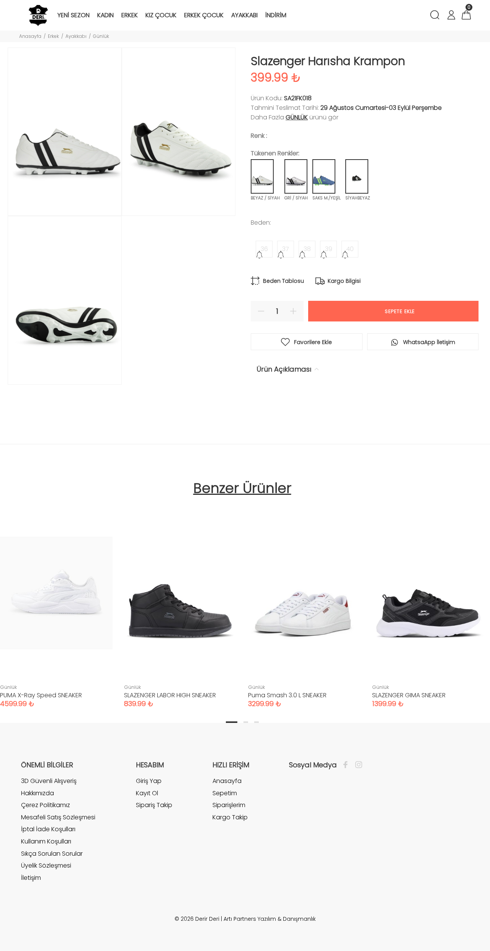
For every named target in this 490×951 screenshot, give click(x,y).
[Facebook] (347, 765)
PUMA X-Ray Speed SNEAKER (41, 695)
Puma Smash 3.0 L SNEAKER (287, 695)
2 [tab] (245, 722)
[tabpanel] (180, 600)
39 (328, 249)
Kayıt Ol (147, 793)
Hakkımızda (37, 793)
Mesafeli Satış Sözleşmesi (58, 817)
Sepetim (224, 793)
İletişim (31, 877)
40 (350, 249)
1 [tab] (231, 722)
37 (285, 249)
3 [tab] (256, 722)
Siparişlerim (228, 805)
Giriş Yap (149, 781)
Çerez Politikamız (45, 805)
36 (264, 249)
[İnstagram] (356, 765)
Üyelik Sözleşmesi (46, 865)
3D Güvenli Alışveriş (49, 781)
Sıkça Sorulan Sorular (52, 853)
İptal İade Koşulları (48, 829)
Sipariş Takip (154, 805)
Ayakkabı (76, 36)
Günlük (101, 36)
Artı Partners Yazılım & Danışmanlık (270, 919)
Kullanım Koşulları (46, 841)
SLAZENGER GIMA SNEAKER (409, 695)
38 (307, 249)
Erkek (53, 36)
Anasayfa (30, 36)
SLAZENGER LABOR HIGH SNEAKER (170, 695)
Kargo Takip (230, 817)
